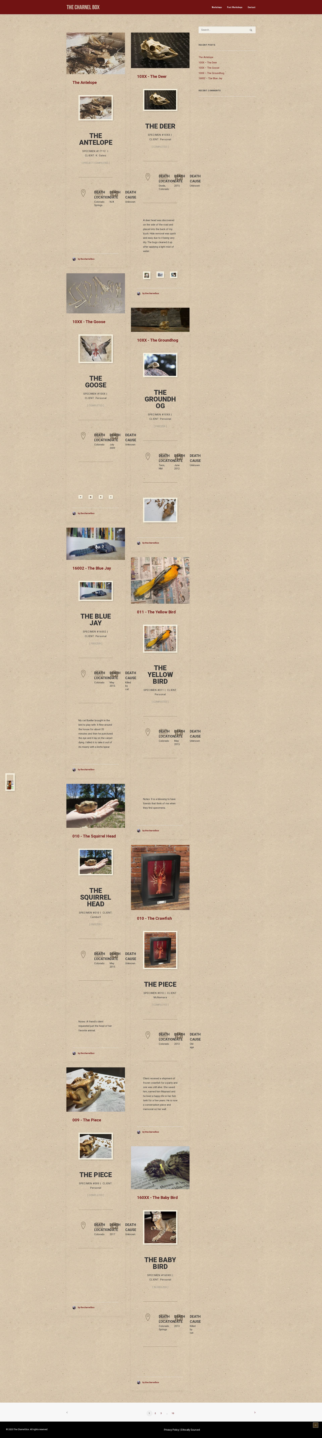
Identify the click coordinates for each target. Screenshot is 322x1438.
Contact (252, 7)
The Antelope (84, 82)
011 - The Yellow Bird (156, 612)
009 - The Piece (86, 1120)
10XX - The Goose (88, 321)
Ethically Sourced (190, 1429)
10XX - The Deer (152, 76)
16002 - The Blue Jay (91, 568)
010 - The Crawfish (154, 918)
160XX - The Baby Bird (157, 1197)
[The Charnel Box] (83, 7)
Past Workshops (234, 7)
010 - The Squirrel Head (94, 836)
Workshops (217, 7)
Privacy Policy (172, 1429)
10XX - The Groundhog (157, 340)
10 (173, 1413)
